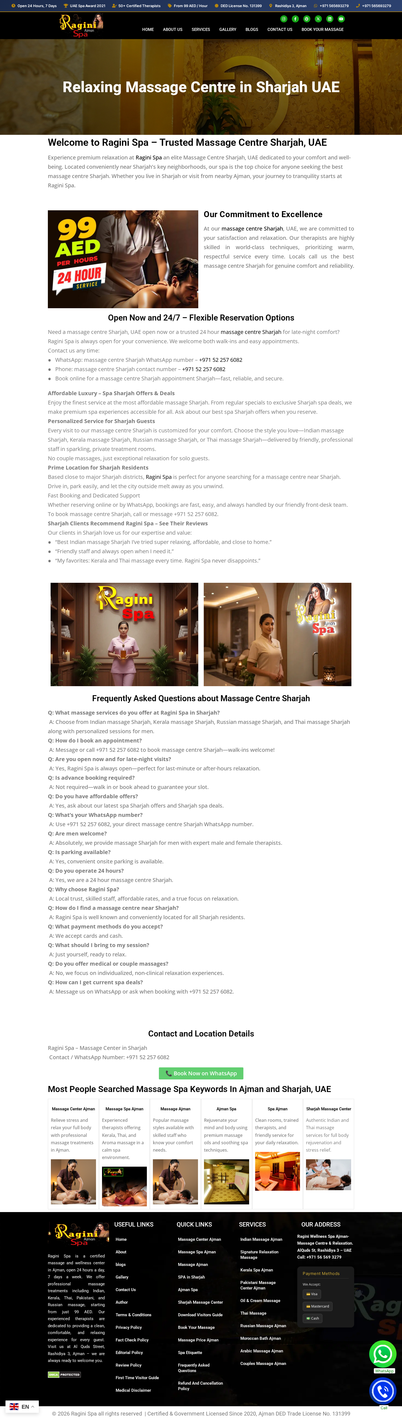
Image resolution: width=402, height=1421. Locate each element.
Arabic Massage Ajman (261, 1351)
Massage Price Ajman (198, 1340)
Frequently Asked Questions (193, 1368)
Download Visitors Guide (200, 1314)
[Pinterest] (306, 18)
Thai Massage (253, 1313)
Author (122, 1302)
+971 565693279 (334, 6)
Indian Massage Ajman (261, 1239)
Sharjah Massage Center (328, 1108)
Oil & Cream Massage (260, 1300)
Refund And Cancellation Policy (200, 1386)
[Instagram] (283, 18)
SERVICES (201, 29)
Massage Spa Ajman (124, 1108)
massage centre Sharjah (252, 228)
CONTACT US (279, 29)
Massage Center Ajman (73, 1108)
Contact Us (126, 1289)
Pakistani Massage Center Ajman (258, 1285)
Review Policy (128, 1365)
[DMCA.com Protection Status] (64, 1374)
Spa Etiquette (190, 1352)
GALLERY (227, 29)
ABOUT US (172, 29)
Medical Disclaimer (133, 1390)
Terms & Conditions (134, 1314)
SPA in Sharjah (191, 1277)
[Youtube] (341, 18)
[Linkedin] (329, 18)
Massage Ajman (175, 1108)
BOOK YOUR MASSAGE (322, 29)
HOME (148, 29)
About (121, 1252)
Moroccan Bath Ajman (260, 1338)
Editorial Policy (129, 1352)
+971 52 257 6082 (220, 359)
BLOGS (252, 29)
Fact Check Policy (132, 1340)
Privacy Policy (129, 1327)
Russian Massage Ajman (263, 1325)
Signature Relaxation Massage (259, 1255)
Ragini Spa (149, 157)
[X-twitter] (318, 18)
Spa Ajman (277, 1108)
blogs (121, 1264)
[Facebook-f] (295, 18)
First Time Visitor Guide (137, 1377)
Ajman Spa (226, 1108)
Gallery (122, 1277)
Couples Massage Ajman (263, 1363)
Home (121, 1239)
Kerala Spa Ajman (256, 1270)
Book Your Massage (196, 1327)
